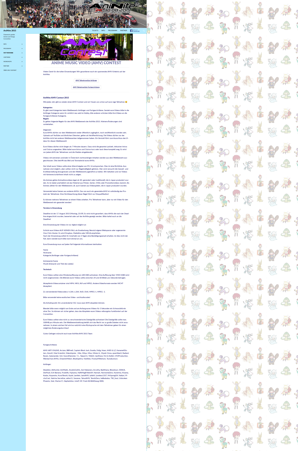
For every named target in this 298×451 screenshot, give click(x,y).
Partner (123, 30)
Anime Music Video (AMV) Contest (86, 63)
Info (103, 30)
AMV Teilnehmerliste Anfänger (86, 80)
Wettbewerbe (8, 52)
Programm (112, 30)
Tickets (95, 30)
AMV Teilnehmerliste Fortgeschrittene (86, 87)
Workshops (7, 61)
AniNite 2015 (9, 31)
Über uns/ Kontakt (10, 70)
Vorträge (6, 57)
